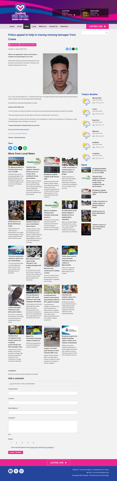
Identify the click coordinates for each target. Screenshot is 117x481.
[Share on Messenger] (70, 49)
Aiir (107, 475)
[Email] (74, 15)
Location (11, 398)
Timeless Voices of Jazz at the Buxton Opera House (33, 224)
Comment (11, 418)
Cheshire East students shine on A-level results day (69, 297)
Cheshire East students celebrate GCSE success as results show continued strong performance (32, 172)
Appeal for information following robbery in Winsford (33, 338)
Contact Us (53, 26)
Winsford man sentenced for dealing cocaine (51, 271)
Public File (75, 469)
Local (34, 26)
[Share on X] (73, 49)
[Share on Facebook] (67, 49)
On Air (19, 26)
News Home (14, 44)
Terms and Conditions (85, 469)
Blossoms (93, 15)
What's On (42, 26)
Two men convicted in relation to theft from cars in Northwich (15, 258)
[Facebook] (10, 471)
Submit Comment (16, 452)
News (27, 26)
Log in (11, 383)
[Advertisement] (95, 63)
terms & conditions (47, 447)
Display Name (13, 389)
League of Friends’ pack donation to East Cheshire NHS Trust (51, 351)
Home (12, 26)
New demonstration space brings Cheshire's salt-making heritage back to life (33, 263)
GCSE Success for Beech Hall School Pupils (14, 224)
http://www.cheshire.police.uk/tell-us (18, 129)
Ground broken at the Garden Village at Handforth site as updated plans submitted (69, 215)
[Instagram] (21, 471)
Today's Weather (89, 94)
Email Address (13, 408)
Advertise (64, 26)
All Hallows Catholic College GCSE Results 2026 (51, 177)
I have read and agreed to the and (33, 447)
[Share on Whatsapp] (76, 49)
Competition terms (98, 469)
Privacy (107, 469)
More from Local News (28, 44)
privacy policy (34, 447)
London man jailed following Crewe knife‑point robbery (15, 310)
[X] (16, 471)
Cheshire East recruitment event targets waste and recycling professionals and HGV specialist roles (15, 341)
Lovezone (65, 13)
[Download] (98, 15)
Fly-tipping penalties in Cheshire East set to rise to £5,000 (16, 169)
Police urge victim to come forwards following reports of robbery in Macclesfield (69, 260)
